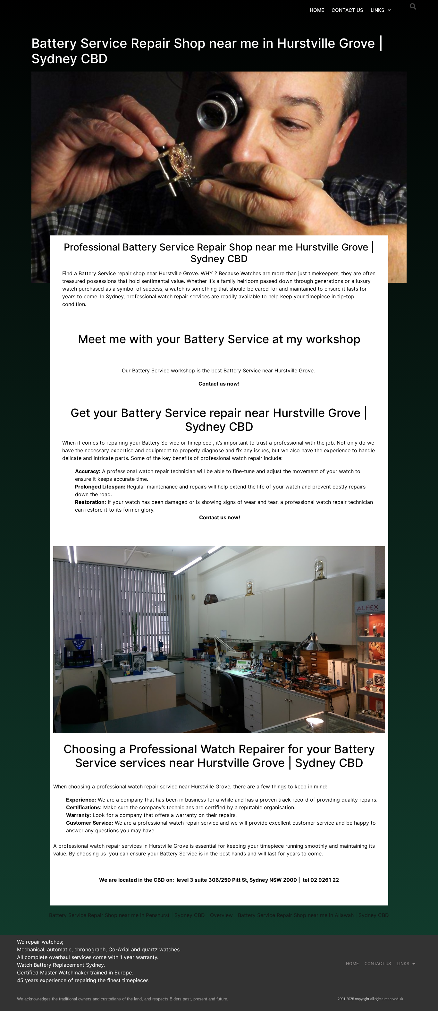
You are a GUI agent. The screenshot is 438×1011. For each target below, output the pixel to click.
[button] (413, 6)
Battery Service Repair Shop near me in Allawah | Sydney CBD (313, 915)
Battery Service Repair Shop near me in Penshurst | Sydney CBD (127, 915)
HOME (317, 10)
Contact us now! (219, 383)
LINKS (377, 10)
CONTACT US (347, 10)
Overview (221, 915)
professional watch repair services (100, 846)
